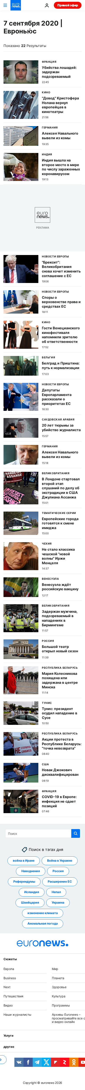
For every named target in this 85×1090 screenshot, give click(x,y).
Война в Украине (59, 860)
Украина (58, 902)
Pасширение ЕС (60, 881)
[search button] (75, 833)
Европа (8, 969)
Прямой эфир (67, 5)
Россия (58, 871)
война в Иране (23, 860)
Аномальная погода (42, 923)
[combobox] (42, 833)
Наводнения (30, 871)
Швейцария (30, 902)
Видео (8, 1005)
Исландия (31, 892)
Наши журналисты (17, 1014)
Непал (56, 892)
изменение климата (42, 913)
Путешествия (13, 996)
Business (9, 978)
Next (6, 987)
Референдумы (24, 881)
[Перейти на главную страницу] (15, 5)
